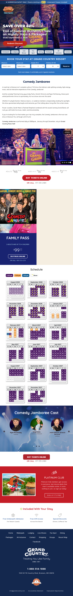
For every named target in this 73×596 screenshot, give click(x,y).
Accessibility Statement (35, 591)
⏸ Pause (67, 132)
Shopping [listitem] (42, 537)
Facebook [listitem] (36, 542)
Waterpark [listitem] (5, 52)
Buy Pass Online (18, 256)
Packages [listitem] (49, 52)
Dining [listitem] (41, 52)
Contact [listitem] (68, 52)
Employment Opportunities (55, 591)
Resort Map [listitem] (62, 537)
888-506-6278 (21, 260)
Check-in (4, 63)
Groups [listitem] (52, 537)
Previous (4, 431)
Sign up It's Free (54, 495)
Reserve (66, 66)
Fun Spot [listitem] (33, 52)
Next (69, 431)
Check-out (19, 63)
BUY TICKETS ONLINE (36, 177)
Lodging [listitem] (15, 52)
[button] (3, 147)
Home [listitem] (10, 533)
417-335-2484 (40, 183)
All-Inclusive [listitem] (59, 52)
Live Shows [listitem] (24, 52)
